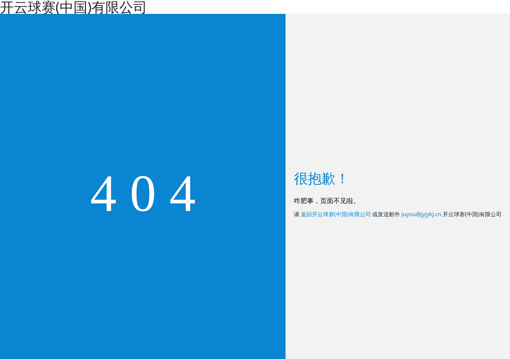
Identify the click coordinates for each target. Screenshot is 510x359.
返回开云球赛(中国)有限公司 (336, 214)
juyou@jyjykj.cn (421, 214)
